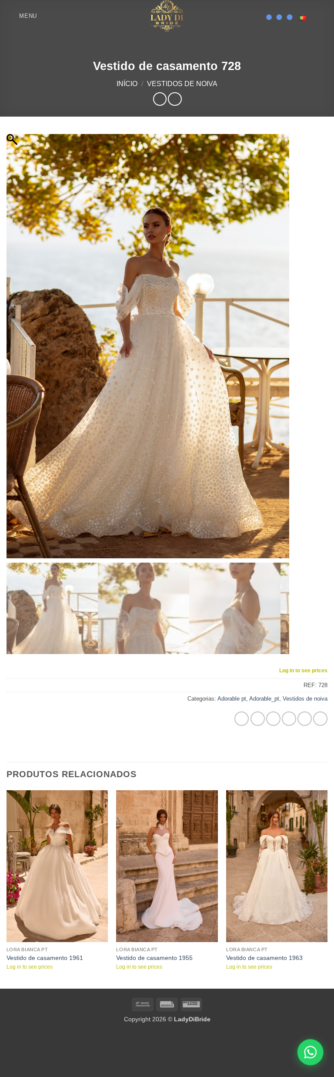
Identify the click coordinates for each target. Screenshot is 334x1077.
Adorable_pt (264, 675)
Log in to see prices (303, 647)
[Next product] (160, 99)
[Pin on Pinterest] (304, 695)
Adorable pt (231, 675)
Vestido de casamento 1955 (154, 934)
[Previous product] (174, 99)
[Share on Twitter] (273, 695)
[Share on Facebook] (257, 695)
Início (127, 83)
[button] (22, 16)
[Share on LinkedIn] (320, 695)
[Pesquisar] (46, 15)
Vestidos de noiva (182, 83)
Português (306, 18)
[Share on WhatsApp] (241, 695)
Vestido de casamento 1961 (45, 934)
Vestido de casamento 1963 (264, 934)
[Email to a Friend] (289, 695)
